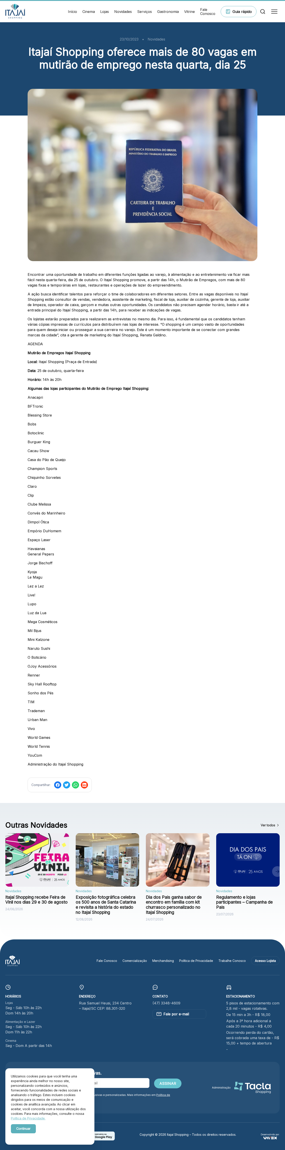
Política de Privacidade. (28, 1118)
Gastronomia (168, 12)
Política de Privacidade (196, 961)
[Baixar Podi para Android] (100, 1139)
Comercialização (134, 961)
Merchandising (163, 961)
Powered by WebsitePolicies (30, 1136)
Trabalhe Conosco (232, 961)
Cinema (88, 12)
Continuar (23, 1128)
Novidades (123, 12)
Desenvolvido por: (270, 1134)
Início (72, 12)
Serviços (144, 12)
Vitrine (189, 12)
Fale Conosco (207, 12)
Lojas (104, 12)
